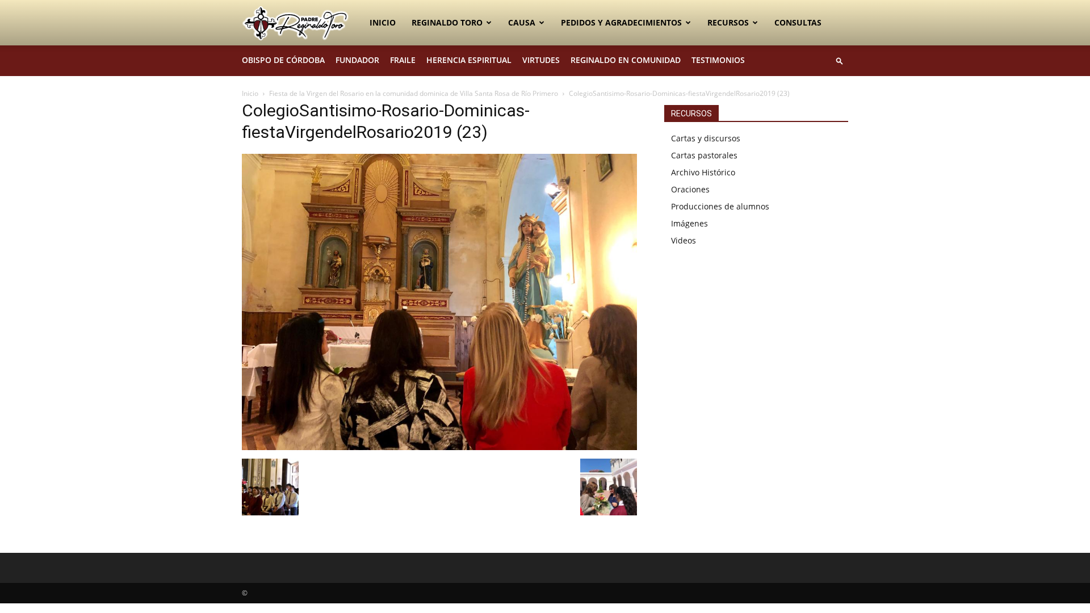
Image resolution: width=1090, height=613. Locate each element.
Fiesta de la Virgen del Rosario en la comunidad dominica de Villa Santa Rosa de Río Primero (413, 93)
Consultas (797, 22)
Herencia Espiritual (469, 59)
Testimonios (718, 59)
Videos (683, 240)
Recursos (728, 22)
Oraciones (690, 189)
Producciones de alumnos (720, 206)
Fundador (357, 59)
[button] (839, 60)
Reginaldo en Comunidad (626, 59)
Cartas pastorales (704, 155)
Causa (521, 22)
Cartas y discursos (705, 138)
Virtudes (541, 59)
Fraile (403, 59)
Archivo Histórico (703, 172)
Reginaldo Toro (447, 22)
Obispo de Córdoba (283, 59)
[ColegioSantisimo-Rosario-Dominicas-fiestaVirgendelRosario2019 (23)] (439, 447)
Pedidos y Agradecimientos (621, 22)
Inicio (383, 22)
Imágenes (689, 223)
